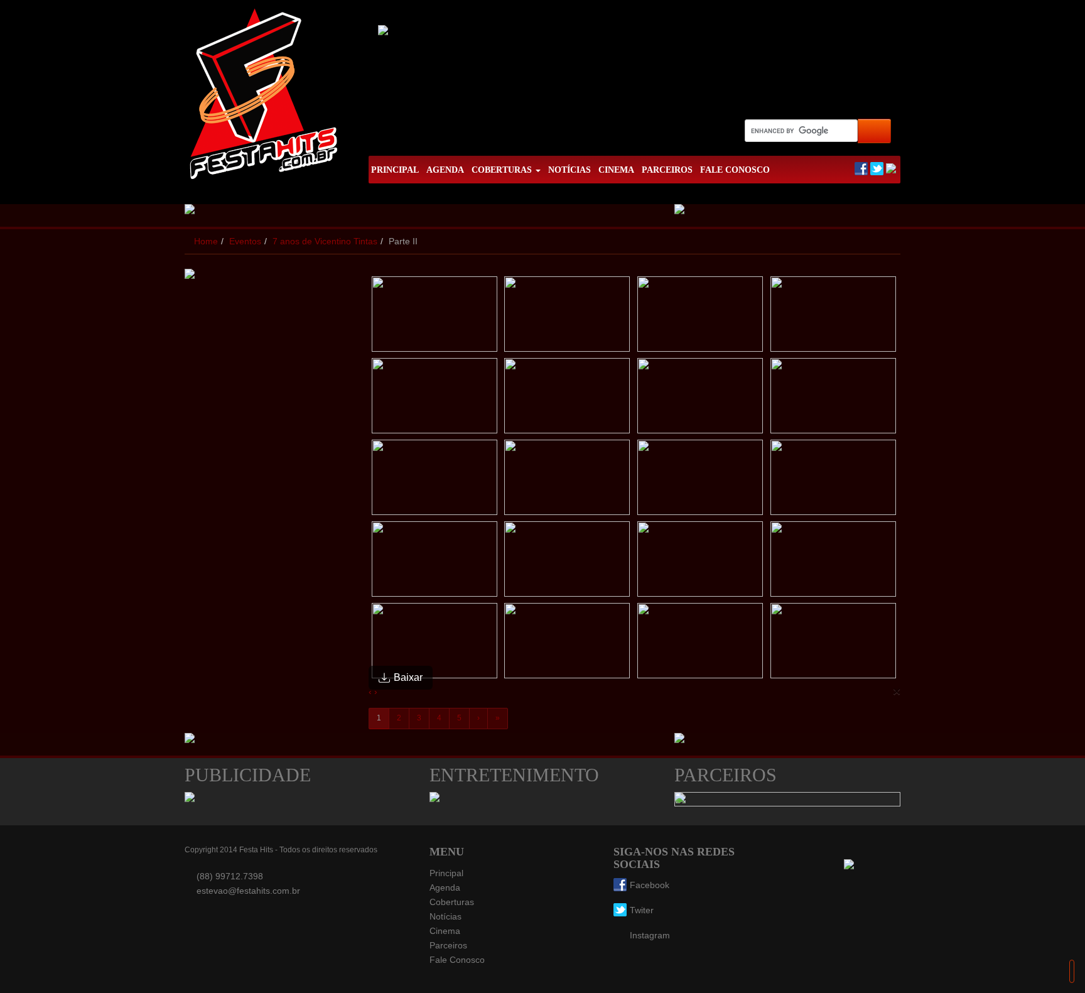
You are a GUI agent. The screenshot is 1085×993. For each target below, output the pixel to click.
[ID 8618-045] (700, 480)
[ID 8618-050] (833, 562)
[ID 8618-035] (435, 317)
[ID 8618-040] (567, 399)
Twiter (642, 910)
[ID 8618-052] (567, 644)
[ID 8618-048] (567, 562)
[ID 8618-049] (700, 562)
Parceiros (448, 945)
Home (206, 241)
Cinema (444, 931)
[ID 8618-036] (567, 317)
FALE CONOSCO (735, 170)
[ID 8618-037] (700, 317)
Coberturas (451, 902)
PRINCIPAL (395, 170)
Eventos (245, 241)
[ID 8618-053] (700, 644)
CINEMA (616, 170)
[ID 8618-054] (833, 644)
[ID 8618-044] (567, 480)
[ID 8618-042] (833, 399)
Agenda (444, 887)
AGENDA (445, 170)
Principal (446, 873)
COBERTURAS (503, 170)
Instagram (650, 935)
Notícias (445, 916)
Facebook (649, 885)
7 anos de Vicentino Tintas (325, 241)
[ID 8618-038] (833, 317)
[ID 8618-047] (435, 562)
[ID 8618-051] (435, 644)
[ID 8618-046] (833, 480)
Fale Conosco (457, 960)
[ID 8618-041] (700, 399)
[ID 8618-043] (435, 480)
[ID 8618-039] (435, 399)
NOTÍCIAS (569, 170)
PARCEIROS (667, 170)
